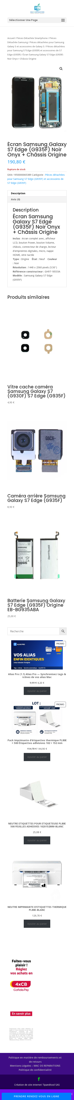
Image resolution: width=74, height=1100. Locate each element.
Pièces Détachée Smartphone (32, 38)
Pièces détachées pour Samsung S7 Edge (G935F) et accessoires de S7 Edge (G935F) (36, 50)
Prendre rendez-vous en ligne (36, 1096)
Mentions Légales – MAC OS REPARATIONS (35, 1065)
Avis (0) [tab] (15, 199)
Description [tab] (18, 193)
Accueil (11, 38)
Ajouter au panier (37, 691)
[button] (61, 69)
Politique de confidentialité (35, 1069)
